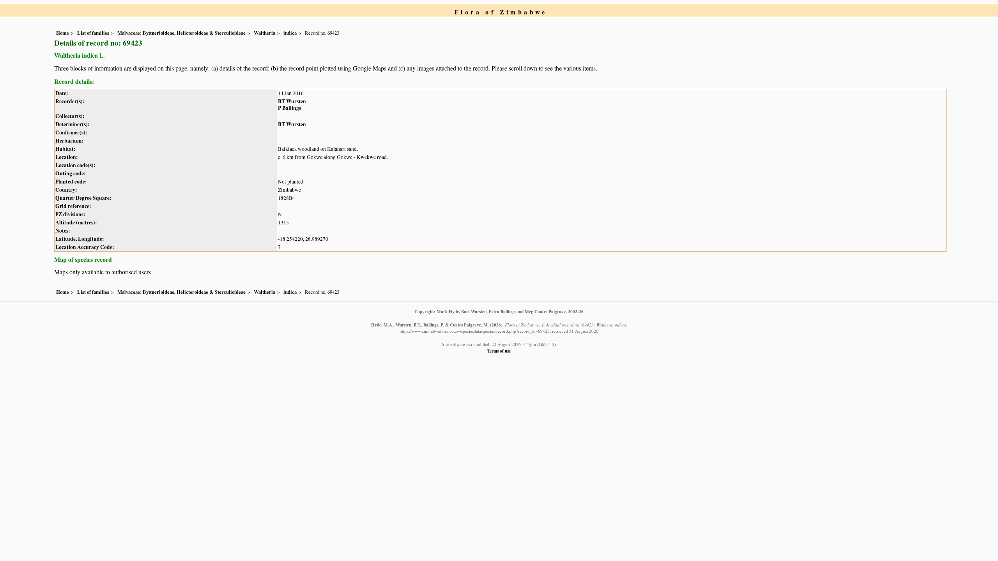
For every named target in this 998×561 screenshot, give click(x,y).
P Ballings (289, 108)
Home (62, 32)
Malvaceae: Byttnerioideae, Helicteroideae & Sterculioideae (181, 32)
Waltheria (264, 32)
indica (290, 32)
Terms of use (499, 351)
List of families (93, 32)
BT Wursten (292, 101)
